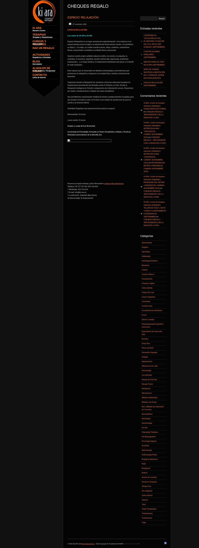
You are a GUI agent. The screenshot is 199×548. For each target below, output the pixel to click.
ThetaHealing (147, 513)
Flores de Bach (148, 348)
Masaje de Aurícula (149, 380)
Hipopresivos (147, 361)
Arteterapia (146, 256)
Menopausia (147, 393)
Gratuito (145, 357)
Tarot (144, 504)
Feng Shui (146, 343)
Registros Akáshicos (150, 459)
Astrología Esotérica (150, 261)
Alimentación (147, 243)
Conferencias (147, 306)
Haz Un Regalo (43, 48)
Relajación (146, 468)
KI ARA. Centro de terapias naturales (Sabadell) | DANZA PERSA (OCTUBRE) (155, 106)
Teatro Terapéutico (149, 509)
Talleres (145, 500)
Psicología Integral (149, 441)
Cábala (145, 270)
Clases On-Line (148, 292)
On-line (145, 428)
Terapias (42, 35)
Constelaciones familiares (152, 310)
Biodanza (145, 265)
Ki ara (38, 28)
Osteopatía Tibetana (150, 432)
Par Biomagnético (149, 437)
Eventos (145, 339)
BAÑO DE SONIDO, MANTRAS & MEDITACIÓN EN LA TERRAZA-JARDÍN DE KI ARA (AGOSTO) (154, 73)
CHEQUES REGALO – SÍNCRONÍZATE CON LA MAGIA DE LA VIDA (154, 115)
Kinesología (146, 371)
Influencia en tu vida (150, 366)
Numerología (147, 423)
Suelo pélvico (147, 495)
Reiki (144, 464)
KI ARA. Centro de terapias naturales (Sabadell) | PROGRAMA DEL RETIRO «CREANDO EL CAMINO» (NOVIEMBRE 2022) (154, 182)
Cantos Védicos (148, 274)
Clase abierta (147, 288)
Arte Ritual (146, 252)
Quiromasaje (147, 450)
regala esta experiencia (113, 184)
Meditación (146, 389)
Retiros (144, 473)
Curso (144, 315)
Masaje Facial (147, 384)
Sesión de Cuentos (149, 477)
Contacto (39, 75)
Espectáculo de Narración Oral (152, 332)
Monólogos (146, 419)
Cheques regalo (148, 283)
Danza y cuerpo (148, 320)
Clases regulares (148, 297)
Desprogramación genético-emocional (153, 325)
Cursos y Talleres (39, 42)
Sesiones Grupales (149, 482)
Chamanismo (147, 279)
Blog (37, 62)
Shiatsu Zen (146, 486)
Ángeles (145, 247)
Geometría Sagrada (149, 352)
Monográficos (147, 414)
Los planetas (147, 375)
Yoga (144, 522)
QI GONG (145, 446)
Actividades (41, 55)
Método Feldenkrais (149, 398)
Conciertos (146, 301)
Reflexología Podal (149, 455)
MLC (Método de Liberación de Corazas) (153, 408)
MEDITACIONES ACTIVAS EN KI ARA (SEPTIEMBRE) (154, 63)
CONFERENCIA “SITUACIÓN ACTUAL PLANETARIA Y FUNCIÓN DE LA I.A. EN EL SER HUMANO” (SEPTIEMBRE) (154, 41)
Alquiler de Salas (43, 69)
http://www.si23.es (88, 544)
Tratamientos (147, 518)
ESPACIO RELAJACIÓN (82, 17)
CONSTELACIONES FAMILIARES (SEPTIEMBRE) (152, 54)
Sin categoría (147, 491)
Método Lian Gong (149, 402)
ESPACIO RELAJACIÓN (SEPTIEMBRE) (153, 84)
